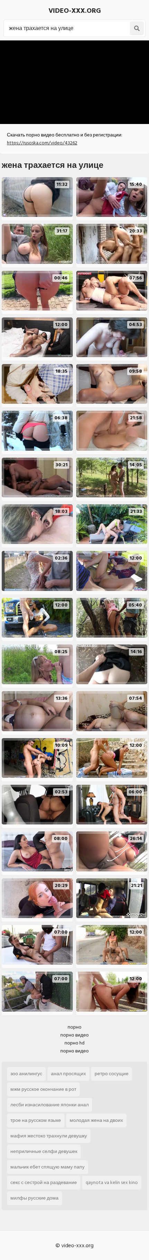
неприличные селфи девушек (43, 1151)
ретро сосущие (112, 1074)
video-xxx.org (75, 10)
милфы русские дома (34, 1198)
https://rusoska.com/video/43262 (42, 143)
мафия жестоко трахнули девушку (48, 1136)
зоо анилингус (26, 1074)
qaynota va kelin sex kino (112, 1182)
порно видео (74, 1035)
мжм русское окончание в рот (43, 1089)
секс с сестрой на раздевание (43, 1182)
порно (74, 1027)
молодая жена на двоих (96, 1120)
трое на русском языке (35, 1120)
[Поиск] (137, 28)
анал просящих (68, 1074)
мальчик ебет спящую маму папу (47, 1167)
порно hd (74, 1043)
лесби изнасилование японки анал (49, 1105)
